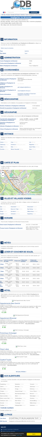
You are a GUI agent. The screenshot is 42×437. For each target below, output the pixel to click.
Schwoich (13, 213)
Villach (1, 147)
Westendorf (19, 24)
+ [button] (3, 172)
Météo (17, 23)
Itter (10, 24)
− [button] (3, 175)
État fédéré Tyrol (25, 19)
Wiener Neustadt (15, 149)
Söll (1, 209)
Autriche (27, 51)
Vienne (2, 142)
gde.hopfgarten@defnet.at (24, 87)
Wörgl (1, 211)
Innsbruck (13, 144)
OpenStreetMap (31, 194)
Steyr (30, 149)
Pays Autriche (18, 19)
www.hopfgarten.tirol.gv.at (24, 90)
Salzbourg (2, 144)
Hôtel (21, 23)
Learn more (19, 435)
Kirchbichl (13, 211)
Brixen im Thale (14, 209)
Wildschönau (30, 211)
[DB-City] (21, 9)
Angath (2, 213)
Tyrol (26, 53)
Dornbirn (2, 149)
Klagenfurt (31, 144)
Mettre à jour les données (7, 48)
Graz (12, 142)
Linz (30, 142)
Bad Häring (30, 209)
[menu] (5, 12)
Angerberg (30, 213)
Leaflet (18, 194)
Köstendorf (14, 24)
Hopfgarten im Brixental (21, 17)
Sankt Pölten (32, 147)
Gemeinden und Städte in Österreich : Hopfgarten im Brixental (27, 94)
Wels (12, 147)
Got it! (33, 434)
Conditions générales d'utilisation (11, 429)
